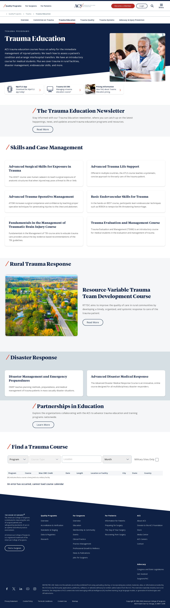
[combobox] (82, 459)
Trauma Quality (87, 20)
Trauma (28, 14)
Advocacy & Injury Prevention (131, 20)
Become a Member (122, 6)
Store (139, 530)
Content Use (62, 601)
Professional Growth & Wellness (86, 548)
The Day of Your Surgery (115, 530)
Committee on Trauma (43, 20)
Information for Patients (115, 521)
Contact (140, 544)
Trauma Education (67, 20)
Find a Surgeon (14, 548)
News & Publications (81, 553)
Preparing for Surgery (114, 525)
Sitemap (75, 601)
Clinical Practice (79, 539)
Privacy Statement (11, 601)
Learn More (43, 424)
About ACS (141, 521)
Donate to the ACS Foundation (150, 525)
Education (77, 525)
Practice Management (82, 544)
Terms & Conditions (45, 601)
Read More (43, 129)
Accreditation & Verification (52, 525)
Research (44, 539)
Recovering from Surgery (115, 534)
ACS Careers (142, 539)
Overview (24, 20)
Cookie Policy (28, 601)
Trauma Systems (106, 20)
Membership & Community (84, 530)
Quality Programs (15, 14)
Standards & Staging (49, 530)
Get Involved (142, 574)
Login (141, 6)
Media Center (142, 534)
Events (75, 534)
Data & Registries (48, 534)
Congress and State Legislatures (150, 569)
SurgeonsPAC (142, 578)
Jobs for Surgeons (80, 557)
